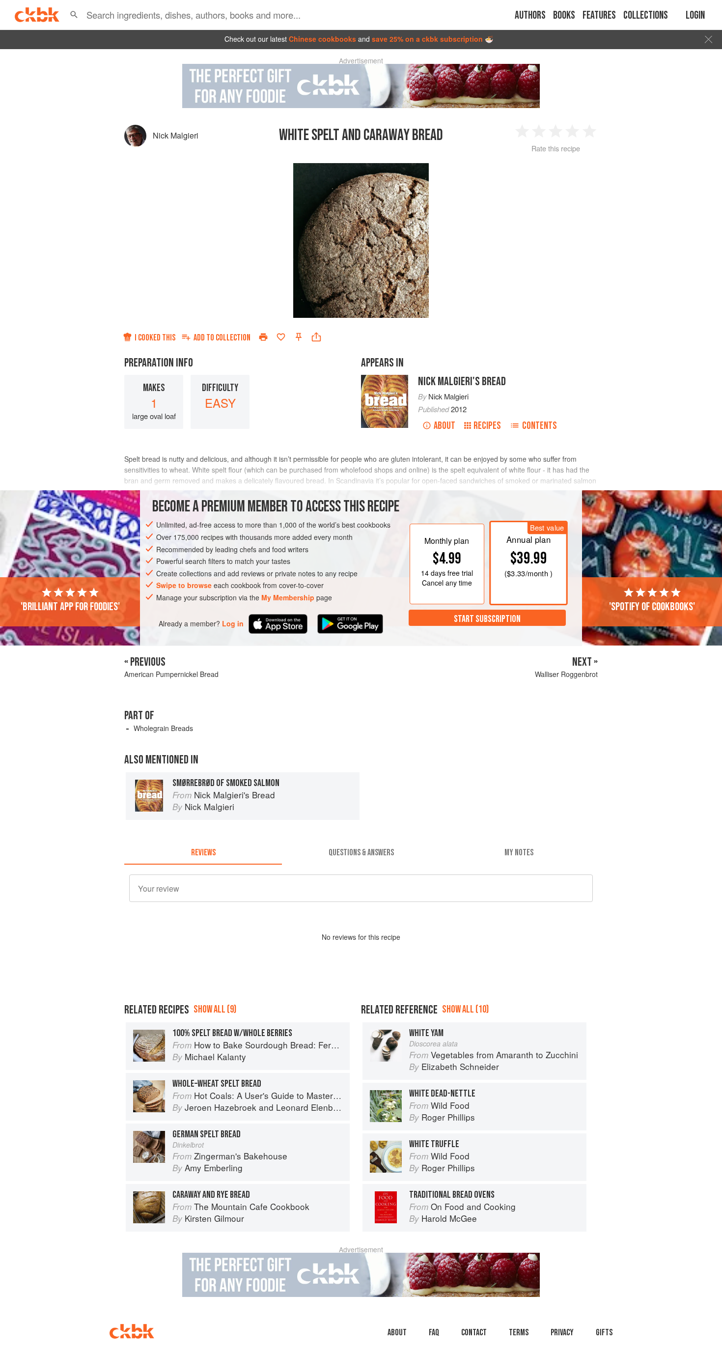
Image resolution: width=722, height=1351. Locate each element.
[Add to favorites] (281, 337)
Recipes (487, 426)
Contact (474, 1332)
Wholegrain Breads (163, 728)
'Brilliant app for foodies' (70, 606)
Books (564, 15)
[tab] (203, 853)
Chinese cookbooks (322, 39)
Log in (233, 623)
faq (434, 1332)
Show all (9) (215, 1009)
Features (599, 15)
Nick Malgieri (175, 135)
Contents (539, 426)
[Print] (263, 337)
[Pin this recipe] (298, 337)
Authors (530, 15)
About (444, 426)
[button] (74, 15)
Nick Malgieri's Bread (462, 381)
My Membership (287, 597)
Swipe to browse (184, 585)
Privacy (562, 1332)
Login (695, 15)
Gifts (604, 1332)
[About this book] (384, 379)
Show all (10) (465, 1009)
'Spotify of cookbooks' (652, 606)
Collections (645, 15)
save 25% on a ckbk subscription (427, 39)
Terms (518, 1332)
